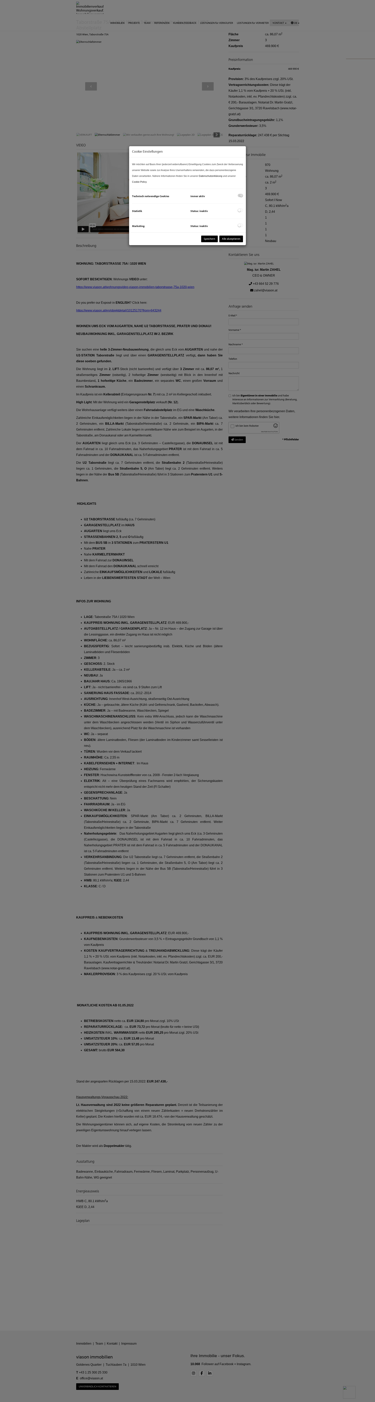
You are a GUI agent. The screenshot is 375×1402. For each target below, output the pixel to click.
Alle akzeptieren (231, 238)
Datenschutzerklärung (210, 176)
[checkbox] (240, 195)
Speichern (209, 238)
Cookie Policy (139, 182)
